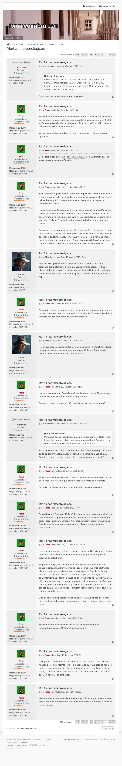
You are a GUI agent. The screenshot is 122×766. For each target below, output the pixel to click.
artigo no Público (62, 551)
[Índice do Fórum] (61, 25)
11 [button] (100, 54)
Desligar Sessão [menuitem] (108, 6)
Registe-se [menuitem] (90, 6)
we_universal (15, 745)
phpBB (22, 739)
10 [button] (96, 54)
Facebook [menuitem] (9, 38)
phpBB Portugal (23, 742)
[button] (77, 54)
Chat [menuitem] (19, 38)
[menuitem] (11, 748)
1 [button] (86, 54)
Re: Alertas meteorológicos (55, 62)
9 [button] (91, 54)
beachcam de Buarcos (75, 156)
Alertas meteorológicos (26, 48)
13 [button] (110, 54)
